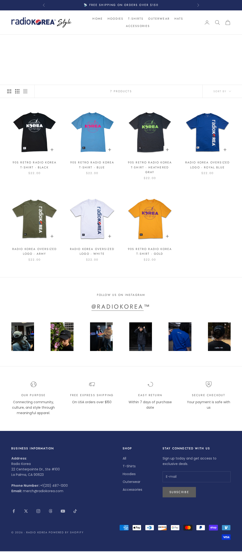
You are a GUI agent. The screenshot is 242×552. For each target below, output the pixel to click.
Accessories (138, 26)
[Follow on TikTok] (75, 511)
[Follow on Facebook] (13, 511)
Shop (29, 41)
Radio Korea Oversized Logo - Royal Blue (207, 164)
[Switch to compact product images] (25, 91)
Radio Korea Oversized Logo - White (92, 251)
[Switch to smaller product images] (17, 91)
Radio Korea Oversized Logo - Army (34, 251)
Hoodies (115, 19)
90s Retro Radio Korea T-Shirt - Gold (150, 251)
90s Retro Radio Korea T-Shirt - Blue (92, 164)
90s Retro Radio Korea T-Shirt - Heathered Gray (150, 167)
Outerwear (158, 19)
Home (97, 19)
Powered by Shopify (66, 532)
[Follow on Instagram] (38, 511)
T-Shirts (135, 19)
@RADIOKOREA (117, 306)
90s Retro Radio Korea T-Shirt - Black (34, 164)
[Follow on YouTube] (62, 511)
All (124, 458)
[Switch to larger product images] (9, 91)
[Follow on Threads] (50, 511)
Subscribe (179, 492)
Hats (178, 19)
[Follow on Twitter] (26, 511)
